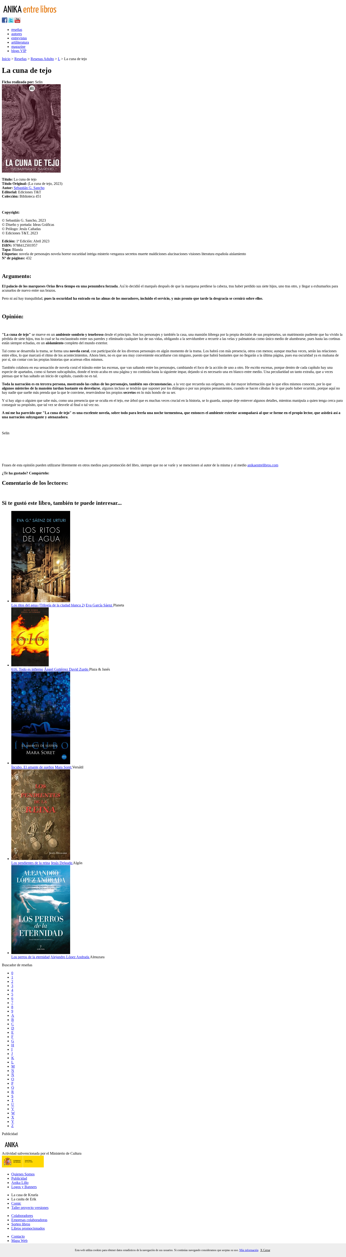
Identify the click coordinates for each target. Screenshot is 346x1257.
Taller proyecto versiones (29, 1208)
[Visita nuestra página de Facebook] (4, 22)
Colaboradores (22, 1216)
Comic (16, 1203)
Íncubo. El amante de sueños (32, 767)
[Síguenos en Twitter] (11, 22)
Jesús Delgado (62, 863)
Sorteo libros (20, 1224)
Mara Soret (63, 767)
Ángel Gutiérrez (56, 669)
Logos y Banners (24, 1187)
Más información (248, 1250)
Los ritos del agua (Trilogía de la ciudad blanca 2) (48, 605)
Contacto (18, 1236)
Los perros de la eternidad (30, 957)
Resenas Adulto (42, 59)
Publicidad (19, 1178)
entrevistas (19, 38)
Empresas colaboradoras (29, 1220)
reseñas (16, 30)
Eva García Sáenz (99, 605)
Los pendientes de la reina (30, 863)
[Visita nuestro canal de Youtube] (17, 22)
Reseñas (20, 59)
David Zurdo (79, 669)
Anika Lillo (19, 1183)
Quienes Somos (23, 1174)
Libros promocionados (28, 1228)
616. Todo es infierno (27, 669)
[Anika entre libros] (26, 1149)
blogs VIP (18, 51)
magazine (18, 47)
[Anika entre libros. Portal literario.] (33, 15)
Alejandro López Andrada (70, 957)
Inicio (6, 59)
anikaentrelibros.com (262, 465)
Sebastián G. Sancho (29, 188)
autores (16, 34)
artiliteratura (20, 42)
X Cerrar (265, 1250)
